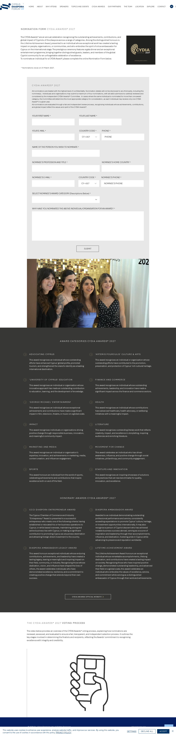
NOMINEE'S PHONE (110, 177)
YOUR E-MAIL (38, 131)
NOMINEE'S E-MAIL (41, 177)
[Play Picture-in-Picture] (141, 324)
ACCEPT (163, 731)
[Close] (172, 731)
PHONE (105, 131)
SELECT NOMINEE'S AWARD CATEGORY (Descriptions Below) (60, 193)
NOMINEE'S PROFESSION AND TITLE (49, 162)
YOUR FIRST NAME (40, 116)
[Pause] (30, 324)
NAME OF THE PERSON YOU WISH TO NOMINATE (55, 147)
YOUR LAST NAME (87, 116)
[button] (150, 6)
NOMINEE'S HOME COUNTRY (115, 162)
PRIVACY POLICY (63, 732)
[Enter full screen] (145, 324)
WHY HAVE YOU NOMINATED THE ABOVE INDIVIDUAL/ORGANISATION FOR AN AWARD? (73, 208)
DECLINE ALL (147, 731)
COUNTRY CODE (87, 131)
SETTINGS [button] (131, 731)
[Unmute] (35, 324)
